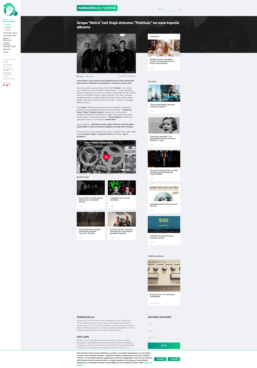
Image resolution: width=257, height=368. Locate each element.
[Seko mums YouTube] (7, 85)
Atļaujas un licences (9, 59)
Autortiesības (7, 67)
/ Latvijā (108, 8)
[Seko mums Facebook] (4, 85)
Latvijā (81, 206)
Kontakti (5, 76)
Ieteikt (90, 76)
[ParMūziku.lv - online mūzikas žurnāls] (10, 9)
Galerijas (6, 62)
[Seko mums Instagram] (10, 85)
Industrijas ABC (154, 303)
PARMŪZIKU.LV (89, 8)
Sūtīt (164, 346)
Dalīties (81, 76)
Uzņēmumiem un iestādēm (8, 70)
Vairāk (127, 348)
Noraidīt (174, 359)
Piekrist (160, 359)
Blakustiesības (7, 64)
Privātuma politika (8, 78)
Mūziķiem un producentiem (7, 73)
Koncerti (152, 242)
